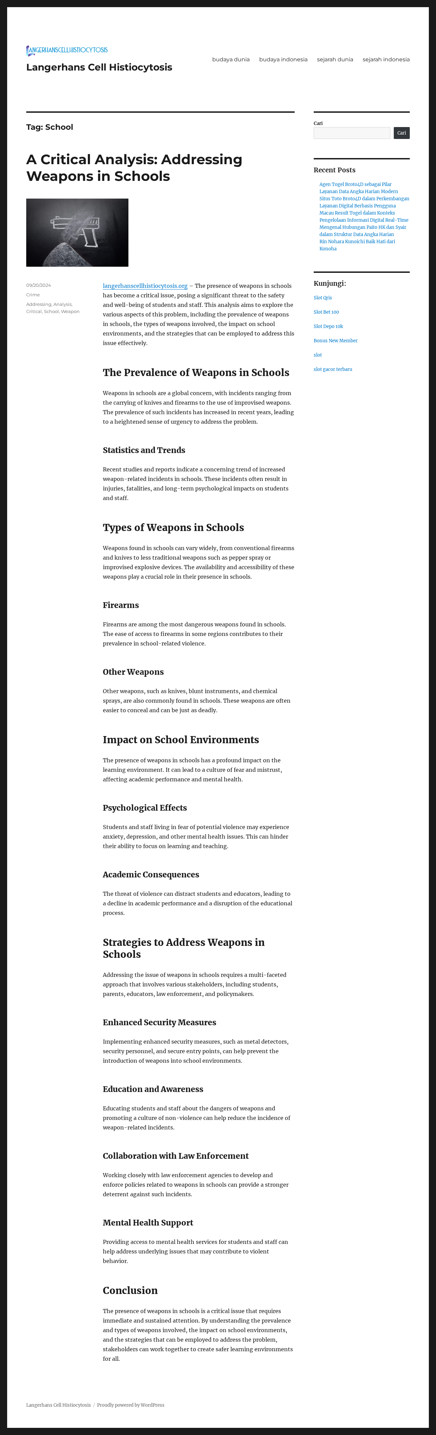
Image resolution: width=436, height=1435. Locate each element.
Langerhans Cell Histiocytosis (99, 67)
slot (318, 355)
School (51, 311)
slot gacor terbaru (333, 369)
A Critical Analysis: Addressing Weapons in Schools (134, 167)
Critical (34, 311)
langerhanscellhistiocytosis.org (145, 285)
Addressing (38, 304)
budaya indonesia (283, 59)
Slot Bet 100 (326, 312)
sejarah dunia (335, 59)
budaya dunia (231, 59)
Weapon (70, 311)
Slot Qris (323, 298)
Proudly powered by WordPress (131, 1405)
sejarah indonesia (386, 59)
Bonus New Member (336, 341)
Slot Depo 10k (328, 326)
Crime (33, 294)
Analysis (62, 304)
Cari (318, 123)
